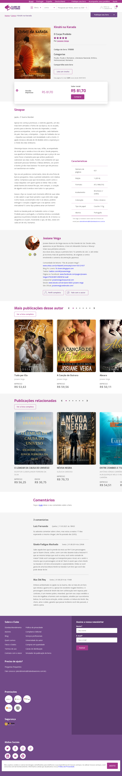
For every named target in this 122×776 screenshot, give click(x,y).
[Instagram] (23, 748)
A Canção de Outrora (67, 375)
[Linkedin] (7, 756)
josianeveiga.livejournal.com (63, 280)
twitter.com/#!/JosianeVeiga (59, 271)
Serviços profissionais (34, 636)
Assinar (82, 648)
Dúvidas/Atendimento (13, 627)
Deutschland (60, 1)
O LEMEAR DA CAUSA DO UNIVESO (31, 468)
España (49, 1)
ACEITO (112, 766)
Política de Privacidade (66, 767)
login (41, 505)
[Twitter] (7, 748)
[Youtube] (15, 756)
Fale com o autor (78, 292)
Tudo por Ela (21, 375)
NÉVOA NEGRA (64, 468)
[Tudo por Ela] (33, 346)
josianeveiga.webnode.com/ (62, 285)
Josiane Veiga (63, 41)
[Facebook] (15, 748)
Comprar (77, 97)
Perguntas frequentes (13, 667)
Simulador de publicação (38, 653)
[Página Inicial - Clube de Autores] (12, 8)
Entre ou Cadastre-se (108, 7)
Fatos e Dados (10, 644)
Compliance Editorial (33, 632)
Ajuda (115, 1)
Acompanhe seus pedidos (99, 1)
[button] (68, 308)
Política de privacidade (34, 627)
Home (7, 15)
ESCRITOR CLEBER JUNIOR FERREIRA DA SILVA (30, 473)
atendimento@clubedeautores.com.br (92, 221)
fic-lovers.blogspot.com (65, 268)
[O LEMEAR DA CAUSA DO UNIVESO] (33, 438)
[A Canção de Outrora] (76, 346)
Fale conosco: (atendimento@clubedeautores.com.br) (25, 671)
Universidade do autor (34, 640)
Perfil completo (54, 292)
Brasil (31, 1)
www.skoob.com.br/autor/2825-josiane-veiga (66, 283)
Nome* (79, 626)
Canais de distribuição (34, 649)
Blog (6, 636)
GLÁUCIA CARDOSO (65, 472)
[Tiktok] (30, 748)
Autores (8, 632)
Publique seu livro (78, 1)
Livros (13, 15)
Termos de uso (11, 649)
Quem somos (10, 640)
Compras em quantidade (35, 644)
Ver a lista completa (25, 314)
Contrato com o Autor (13, 653)
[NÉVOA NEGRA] (76, 438)
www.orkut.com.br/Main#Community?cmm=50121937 (64, 265)
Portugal (39, 1)
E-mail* (79, 636)
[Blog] (23, 756)
